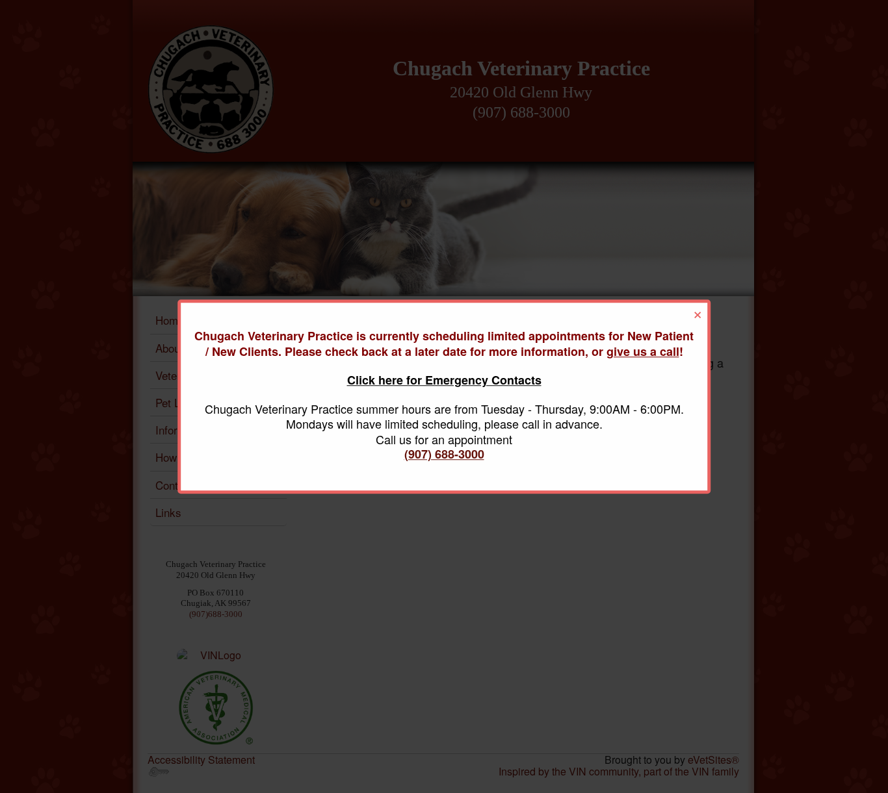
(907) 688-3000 (444, 454)
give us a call (643, 351)
